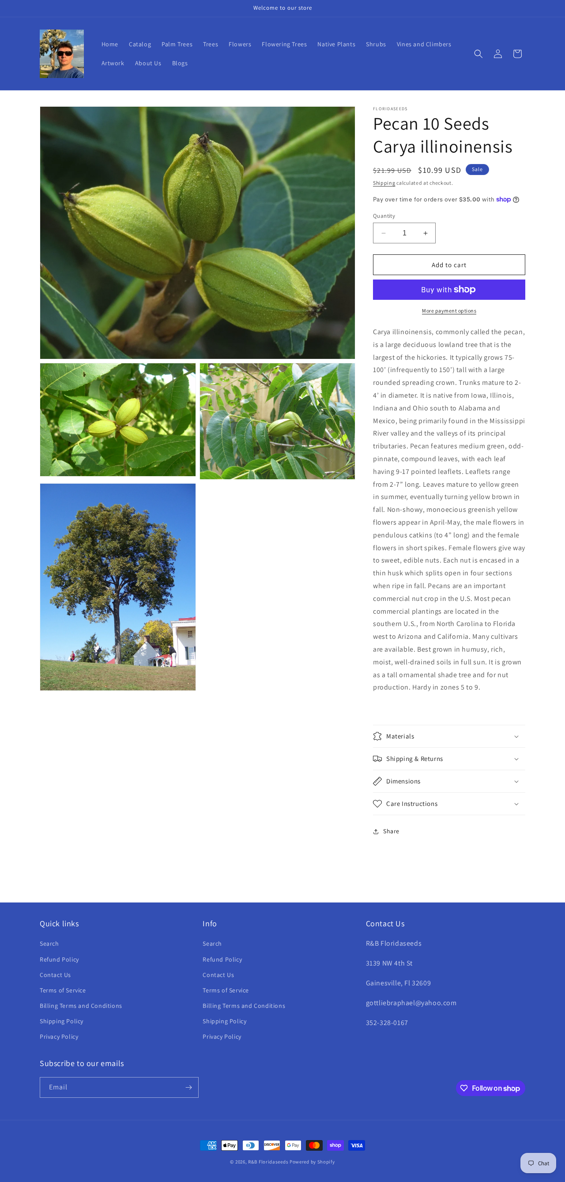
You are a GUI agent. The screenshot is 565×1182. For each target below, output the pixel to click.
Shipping (384, 182)
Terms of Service (63, 990)
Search (49, 943)
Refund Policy (59, 959)
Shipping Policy (61, 1021)
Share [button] (391, 831)
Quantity (384, 216)
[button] (478, 53)
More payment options (449, 310)
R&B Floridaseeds (268, 1162)
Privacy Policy (59, 1036)
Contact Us (55, 975)
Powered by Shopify (312, 1162)
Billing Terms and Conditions (81, 1006)
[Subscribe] (188, 1087)
